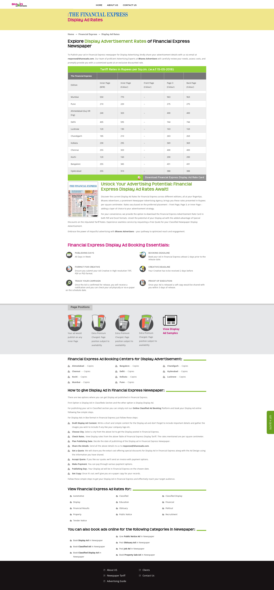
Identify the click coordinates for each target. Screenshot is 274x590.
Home (99, 5)
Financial (170, 502)
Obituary (123, 508)
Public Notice (125, 514)
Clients (146, 570)
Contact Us (130, 5)
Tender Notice (80, 520)
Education (124, 502)
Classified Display (174, 496)
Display (76, 502)
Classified (123, 496)
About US (112, 5)
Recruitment (171, 514)
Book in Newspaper (88, 540)
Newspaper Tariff (116, 575)
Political (169, 508)
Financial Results (81, 508)
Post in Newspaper (134, 542)
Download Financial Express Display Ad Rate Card (174, 177)
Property (77, 514)
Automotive (78, 496)
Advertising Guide (116, 581)
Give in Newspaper (136, 536)
